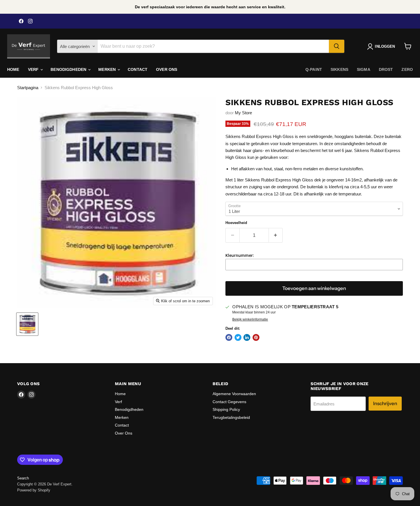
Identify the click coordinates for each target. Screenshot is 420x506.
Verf (34, 69)
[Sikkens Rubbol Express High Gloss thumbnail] (27, 324)
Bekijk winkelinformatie (250, 319)
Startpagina (27, 87)
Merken (107, 69)
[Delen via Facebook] (228, 337)
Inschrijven (385, 403)
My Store (243, 112)
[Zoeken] (336, 46)
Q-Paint (313, 69)
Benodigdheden (69, 69)
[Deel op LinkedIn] (246, 337)
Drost (386, 69)
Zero (407, 69)
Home (13, 69)
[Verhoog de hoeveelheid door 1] (276, 235)
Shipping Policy (226, 409)
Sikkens (339, 69)
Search (23, 478)
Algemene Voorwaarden (234, 393)
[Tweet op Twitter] (238, 337)
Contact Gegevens (229, 401)
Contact (137, 69)
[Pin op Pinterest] (256, 337)
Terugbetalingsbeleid (231, 417)
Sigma (363, 69)
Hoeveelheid (236, 223)
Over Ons (166, 69)
